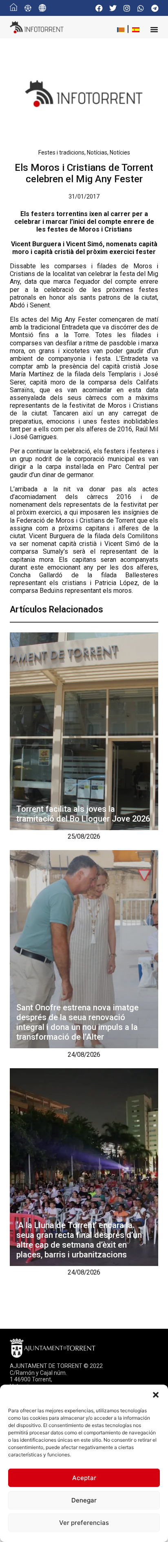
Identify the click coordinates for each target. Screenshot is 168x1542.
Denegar (84, 1500)
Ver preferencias (84, 1523)
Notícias (97, 152)
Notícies (120, 152)
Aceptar (84, 1478)
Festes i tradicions (61, 152)
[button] (156, 1395)
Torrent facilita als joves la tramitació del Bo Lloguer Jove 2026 (83, 814)
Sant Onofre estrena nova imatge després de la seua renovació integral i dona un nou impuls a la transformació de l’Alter (77, 1022)
